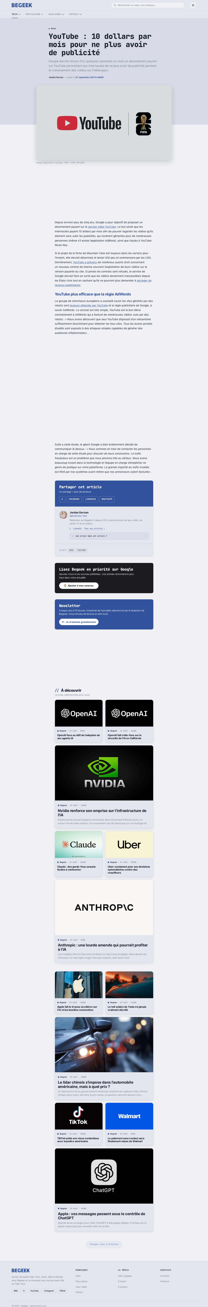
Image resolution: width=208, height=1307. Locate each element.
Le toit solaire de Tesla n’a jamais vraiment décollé (127, 1008)
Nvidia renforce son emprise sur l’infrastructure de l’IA (102, 812)
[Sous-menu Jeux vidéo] (63, 14)
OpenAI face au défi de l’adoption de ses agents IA (78, 737)
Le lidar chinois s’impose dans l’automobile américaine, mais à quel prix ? (95, 1084)
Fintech (74, 14)
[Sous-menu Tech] (20, 14)
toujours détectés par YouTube (89, 305)
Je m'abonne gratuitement (81, 622)
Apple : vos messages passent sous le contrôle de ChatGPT (101, 1216)
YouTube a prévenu (85, 262)
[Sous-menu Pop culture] (42, 14)
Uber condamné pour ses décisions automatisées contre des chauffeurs (129, 869)
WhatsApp (107, 499)
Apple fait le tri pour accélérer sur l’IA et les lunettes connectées (77, 1008)
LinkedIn (90, 499)
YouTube (81, 550)
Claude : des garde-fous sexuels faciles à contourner (76, 868)
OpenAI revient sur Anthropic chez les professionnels (128, 1277)
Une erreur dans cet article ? (91, 536)
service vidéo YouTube (102, 226)
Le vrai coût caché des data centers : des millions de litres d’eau (78, 1277)
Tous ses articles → (94, 528)
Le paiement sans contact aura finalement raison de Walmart (126, 1140)
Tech (15, 14)
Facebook (74, 499)
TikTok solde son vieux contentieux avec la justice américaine (78, 1140)
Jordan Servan (56, 77)
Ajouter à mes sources (81, 585)
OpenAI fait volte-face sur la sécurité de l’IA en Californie (124, 737)
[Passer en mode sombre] (193, 5)
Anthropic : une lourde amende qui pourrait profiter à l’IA (103, 947)
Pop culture (33, 14)
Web (71, 550)
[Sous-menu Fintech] (81, 14)
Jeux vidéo (54, 14)
